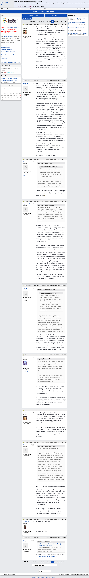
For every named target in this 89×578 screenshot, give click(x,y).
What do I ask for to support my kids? (77, 22)
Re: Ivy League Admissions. (32, 24)
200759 (64, 410)
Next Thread (55, 15)
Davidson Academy (6, 49)
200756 (64, 285)
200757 (64, 355)
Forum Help (67, 574)
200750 (64, 24)
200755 (64, 201)
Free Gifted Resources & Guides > (10, 62)
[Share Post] (60, 24)
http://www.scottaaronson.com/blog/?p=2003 (48, 556)
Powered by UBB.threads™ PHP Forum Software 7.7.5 (44, 577)
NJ (23, 534)
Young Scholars (5, 47)
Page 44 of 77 (33, 21)
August (11, 85)
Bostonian (46, 201)
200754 (64, 159)
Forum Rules (4, 574)
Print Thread (27, 18)
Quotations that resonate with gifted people (76, 28)
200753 (64, 80)
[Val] (25, 364)
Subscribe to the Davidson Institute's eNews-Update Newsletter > (8, 56)
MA (24, 175)
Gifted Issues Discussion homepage (9, 8)
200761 (64, 519)
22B (48, 24)
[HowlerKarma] (25, 34)
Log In (86, 8)
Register (80, 8)
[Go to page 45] (65, 21)
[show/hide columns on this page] (87, 11)
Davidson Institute (9, 36)
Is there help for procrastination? (77, 18)
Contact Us (61, 574)
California (25, 371)
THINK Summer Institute (8, 51)
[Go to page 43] (39, 21)
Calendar (41, 11)
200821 (64, 537)
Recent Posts (71, 15)
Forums (21, 8)
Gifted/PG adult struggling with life (77, 33)
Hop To (26, 561)
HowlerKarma (45, 355)
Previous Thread (34, 15)
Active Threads (50, 11)
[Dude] (25, 419)
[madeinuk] (25, 528)
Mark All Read (11, 574)
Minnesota (25, 216)
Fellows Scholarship (6, 45)
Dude (47, 159)
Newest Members (5, 75)
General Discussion (31, 8)
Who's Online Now (6, 65)
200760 (64, 442)
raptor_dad (46, 285)
